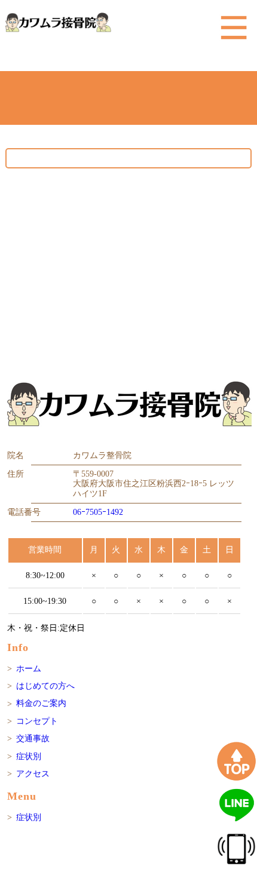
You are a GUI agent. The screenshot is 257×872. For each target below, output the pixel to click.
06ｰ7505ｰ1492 (98, 512)
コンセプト (37, 721)
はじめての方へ (45, 685)
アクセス (33, 773)
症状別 (28, 756)
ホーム (28, 668)
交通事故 (33, 738)
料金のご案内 (41, 703)
